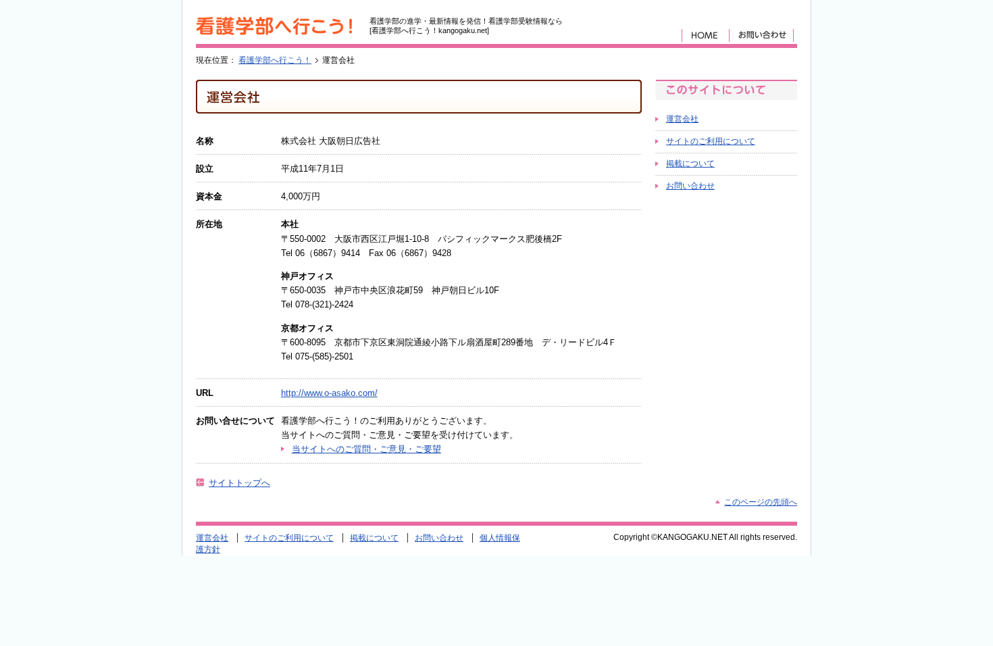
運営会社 (682, 119)
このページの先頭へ (760, 502)
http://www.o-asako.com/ (329, 393)
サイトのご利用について (710, 141)
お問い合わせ (690, 186)
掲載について (690, 163)
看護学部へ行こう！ (274, 60)
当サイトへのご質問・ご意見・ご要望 (366, 449)
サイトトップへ (239, 483)
